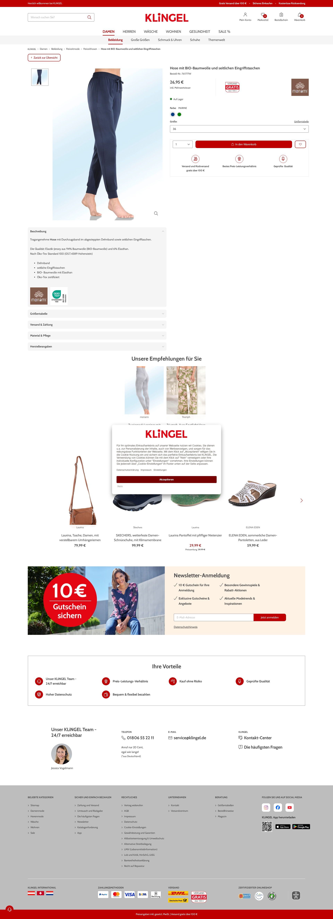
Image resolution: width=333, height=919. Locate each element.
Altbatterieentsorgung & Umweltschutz (144, 838)
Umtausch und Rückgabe (90, 810)
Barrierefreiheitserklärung (136, 860)
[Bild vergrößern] (156, 213)
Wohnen (35, 827)
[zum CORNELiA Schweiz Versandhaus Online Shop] (40, 893)
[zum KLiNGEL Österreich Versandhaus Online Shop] (31, 893)
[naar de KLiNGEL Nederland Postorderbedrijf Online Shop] (49, 893)
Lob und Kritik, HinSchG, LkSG (139, 854)
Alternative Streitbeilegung (137, 843)
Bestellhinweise (226, 810)
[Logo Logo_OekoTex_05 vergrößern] (59, 296)
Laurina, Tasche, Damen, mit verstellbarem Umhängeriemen (80, 537)
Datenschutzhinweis (186, 627)
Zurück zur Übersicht (45, 57)
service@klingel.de (190, 737)
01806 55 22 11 (140, 737)
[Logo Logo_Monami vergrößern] (300, 87)
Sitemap (35, 805)
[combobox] (61, 17)
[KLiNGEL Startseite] (167, 17)
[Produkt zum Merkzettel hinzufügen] (300, 144)
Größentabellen (226, 805)
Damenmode (37, 810)
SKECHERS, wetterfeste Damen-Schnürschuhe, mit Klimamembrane (137, 537)
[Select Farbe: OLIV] (179, 114)
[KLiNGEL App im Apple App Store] (283, 827)
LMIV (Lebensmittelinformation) (140, 849)
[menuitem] (109, 32)
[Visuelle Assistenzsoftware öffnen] (294, 895)
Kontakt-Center (258, 737)
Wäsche (35, 821)
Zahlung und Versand (88, 805)
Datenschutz (130, 821)
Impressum (130, 816)
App (79, 832)
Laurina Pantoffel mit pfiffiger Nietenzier (195, 535)
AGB (126, 810)
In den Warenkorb (245, 144)
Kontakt (175, 805)
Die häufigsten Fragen (263, 747)
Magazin (222, 816)
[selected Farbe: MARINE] (173, 114)
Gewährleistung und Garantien (139, 832)
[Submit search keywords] (89, 17)
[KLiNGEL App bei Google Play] (301, 826)
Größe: (173, 121)
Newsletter (82, 821)
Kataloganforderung (87, 827)
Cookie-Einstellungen (135, 827)
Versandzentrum (179, 810)
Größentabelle (301, 121)
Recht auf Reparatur (134, 866)
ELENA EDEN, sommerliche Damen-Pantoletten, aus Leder (253, 537)
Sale (33, 832)
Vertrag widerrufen (133, 805)
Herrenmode (37, 816)
